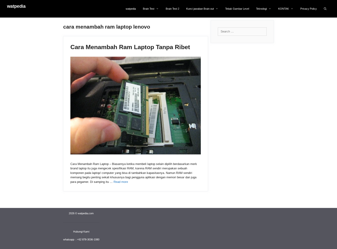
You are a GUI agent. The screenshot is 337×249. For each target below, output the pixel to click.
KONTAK (283, 8)
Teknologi (261, 8)
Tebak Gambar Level (237, 8)
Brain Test (148, 8)
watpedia (16, 6)
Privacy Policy (308, 8)
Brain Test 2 (172, 8)
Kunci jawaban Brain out (200, 8)
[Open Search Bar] (325, 9)
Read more (121, 182)
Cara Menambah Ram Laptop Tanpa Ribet (130, 47)
